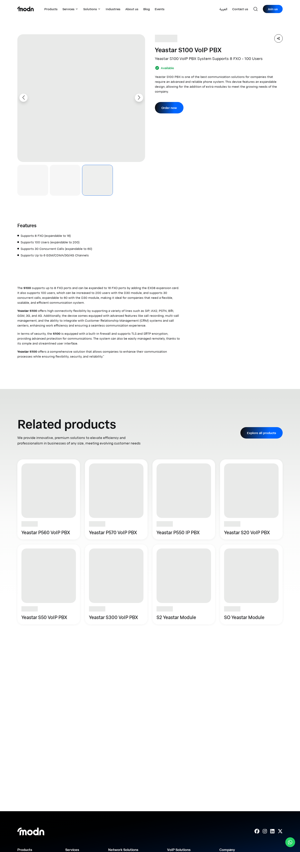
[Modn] (25, 9)
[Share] (278, 38)
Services (68, 9)
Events (159, 9)
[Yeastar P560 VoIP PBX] (48, 499)
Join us (273, 9)
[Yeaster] (166, 38)
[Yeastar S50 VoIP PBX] (48, 584)
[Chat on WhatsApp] (290, 842)
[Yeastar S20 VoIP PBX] (251, 499)
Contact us (240, 9)
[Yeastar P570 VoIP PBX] (116, 499)
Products (51, 9)
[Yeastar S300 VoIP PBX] (116, 584)
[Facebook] (256, 831)
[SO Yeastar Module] (251, 584)
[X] (280, 831)
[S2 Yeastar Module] (183, 584)
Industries (113, 9)
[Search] (255, 9)
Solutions (90, 9)
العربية (223, 9)
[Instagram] (265, 831)
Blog (146, 9)
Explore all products (261, 433)
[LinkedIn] (272, 831)
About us (131, 9)
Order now (169, 107)
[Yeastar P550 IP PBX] (183, 499)
